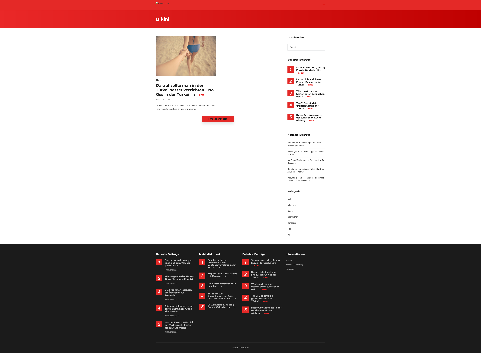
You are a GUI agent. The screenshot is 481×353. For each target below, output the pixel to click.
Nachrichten (292, 217)
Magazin (289, 260)
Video (289, 235)
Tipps (158, 80)
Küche (290, 211)
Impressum (290, 269)
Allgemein (291, 205)
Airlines (290, 199)
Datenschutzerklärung (294, 265)
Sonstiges (291, 223)
